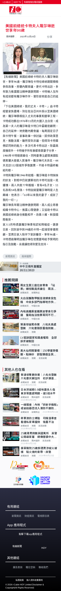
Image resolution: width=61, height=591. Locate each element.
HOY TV (17, 2)
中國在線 (36, 306)
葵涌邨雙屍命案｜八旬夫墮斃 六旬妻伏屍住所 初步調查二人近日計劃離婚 (39, 376)
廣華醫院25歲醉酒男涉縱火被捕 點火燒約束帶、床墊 (39, 450)
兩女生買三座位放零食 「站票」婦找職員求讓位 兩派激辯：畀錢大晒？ (38, 287)
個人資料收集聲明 (34, 580)
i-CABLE (7, 2)
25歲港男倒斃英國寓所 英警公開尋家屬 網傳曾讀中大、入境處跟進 (39, 435)
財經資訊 (29, 515)
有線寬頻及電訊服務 (33, 2)
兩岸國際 (26, 256)
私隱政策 (20, 580)
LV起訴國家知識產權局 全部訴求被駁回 (38, 339)
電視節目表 (43, 515)
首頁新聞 (43, 358)
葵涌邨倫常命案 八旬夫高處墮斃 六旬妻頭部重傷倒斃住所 (38, 326)
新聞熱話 (36, 293)
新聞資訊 (10, 256)
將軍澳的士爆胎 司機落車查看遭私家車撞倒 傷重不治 (39, 420)
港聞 (34, 332)
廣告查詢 (17, 567)
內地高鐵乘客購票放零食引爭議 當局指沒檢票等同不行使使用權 (38, 313)
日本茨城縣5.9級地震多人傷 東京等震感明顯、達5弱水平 (39, 391)
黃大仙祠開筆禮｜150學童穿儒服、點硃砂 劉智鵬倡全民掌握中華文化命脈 (39, 352)
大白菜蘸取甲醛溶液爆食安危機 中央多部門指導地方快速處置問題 (38, 300)
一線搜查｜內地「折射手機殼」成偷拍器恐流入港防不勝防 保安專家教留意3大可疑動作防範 (39, 406)
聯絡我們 (43, 567)
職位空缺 (30, 567)
